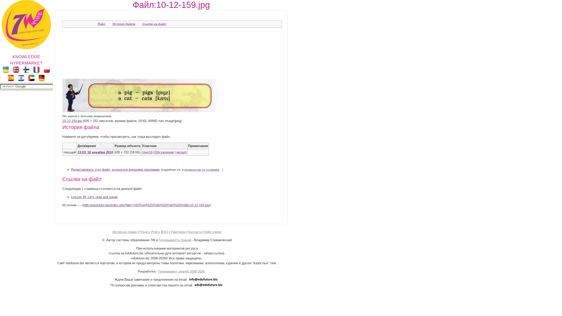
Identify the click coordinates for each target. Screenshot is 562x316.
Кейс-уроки (212, 232)
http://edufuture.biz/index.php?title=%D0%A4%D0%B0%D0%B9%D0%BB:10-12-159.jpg (146, 205)
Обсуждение (164, 152)
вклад (181, 152)
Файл (101, 24)
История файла (124, 24)
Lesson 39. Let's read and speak (94, 197)
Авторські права (124, 232)
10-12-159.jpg (72, 121)
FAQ (165, 232)
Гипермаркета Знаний (175, 240)
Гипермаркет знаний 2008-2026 (181, 271)
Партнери (178, 232)
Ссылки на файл (154, 24)
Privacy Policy (149, 232)
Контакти (195, 232)
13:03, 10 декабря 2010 (95, 152)
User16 (147, 152)
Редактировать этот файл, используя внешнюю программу (115, 169)
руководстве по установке (201, 169)
